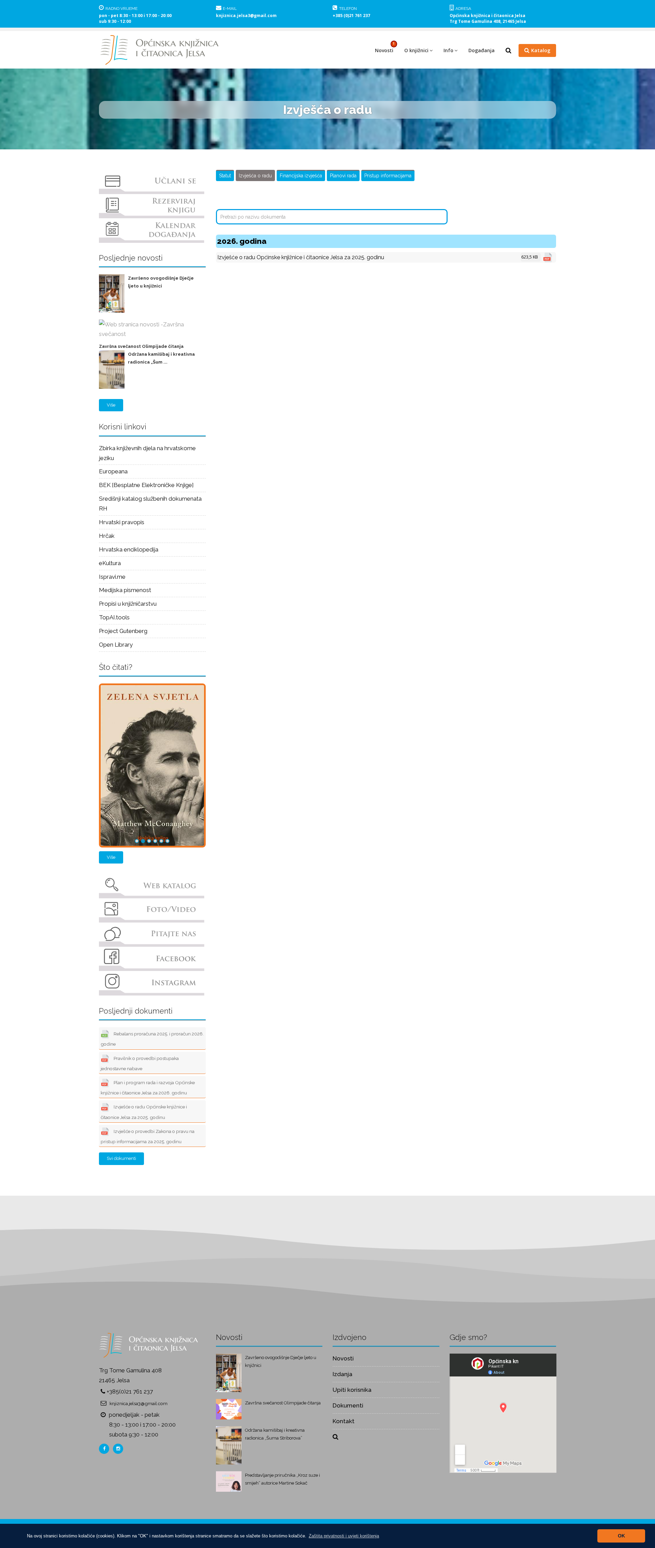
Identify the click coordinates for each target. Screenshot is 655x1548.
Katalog (540, 50)
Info (448, 50)
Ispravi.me (112, 576)
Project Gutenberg (123, 631)
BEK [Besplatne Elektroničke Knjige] (146, 485)
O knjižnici (416, 50)
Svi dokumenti (121, 1158)
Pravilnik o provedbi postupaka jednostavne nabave (140, 1063)
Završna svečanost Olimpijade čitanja (141, 346)
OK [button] (621, 1535)
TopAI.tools (114, 617)
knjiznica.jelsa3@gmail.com (246, 15)
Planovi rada (343, 175)
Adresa (463, 8)
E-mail (230, 8)
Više (111, 405)
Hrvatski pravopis (121, 522)
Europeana (113, 471)
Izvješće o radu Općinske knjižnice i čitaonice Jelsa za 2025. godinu (144, 1112)
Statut (225, 175)
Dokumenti (348, 1405)
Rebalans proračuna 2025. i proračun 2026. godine (152, 1039)
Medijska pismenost (125, 590)
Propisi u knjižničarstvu (128, 603)
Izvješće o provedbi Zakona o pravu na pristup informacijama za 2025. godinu (147, 1136)
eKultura (110, 563)
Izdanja (342, 1374)
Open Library (116, 644)
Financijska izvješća (301, 175)
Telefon (348, 8)
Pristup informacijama (387, 175)
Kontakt (343, 1421)
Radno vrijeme (121, 8)
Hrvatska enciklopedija (128, 549)
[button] (344, 1536)
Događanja (481, 50)
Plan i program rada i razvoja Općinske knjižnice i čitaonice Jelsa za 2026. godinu (148, 1087)
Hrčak (107, 535)
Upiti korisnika (352, 1389)
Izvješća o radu (255, 175)
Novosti (384, 50)
